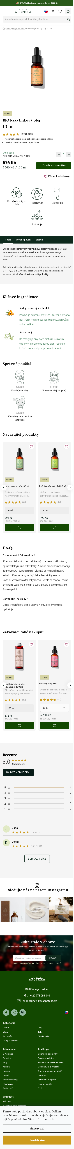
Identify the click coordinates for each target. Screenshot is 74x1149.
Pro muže (7, 1036)
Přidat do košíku (56, 165)
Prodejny (7, 1058)
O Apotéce (8, 1054)
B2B (40, 1088)
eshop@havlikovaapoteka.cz (40, 1001)
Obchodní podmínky (47, 1054)
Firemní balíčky (45, 1084)
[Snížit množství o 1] (58, 154)
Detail (54, 725)
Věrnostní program (47, 1079)
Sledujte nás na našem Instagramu (38, 890)
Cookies (42, 1075)
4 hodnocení (26, 134)
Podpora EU (8, 1088)
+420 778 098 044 (40, 995)
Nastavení (37, 1128)
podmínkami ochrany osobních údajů (46, 963)
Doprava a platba (46, 1058)
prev (4, 487)
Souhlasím (37, 1140)
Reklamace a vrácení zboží (51, 1062)
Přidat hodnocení (18, 772)
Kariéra (6, 1066)
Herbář (6, 1075)
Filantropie (8, 1084)
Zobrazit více (37, 858)
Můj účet (7, 1101)
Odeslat (53, 958)
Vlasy (5, 1032)
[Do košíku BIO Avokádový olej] (54, 527)
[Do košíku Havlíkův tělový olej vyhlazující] (19, 725)
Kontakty (7, 1071)
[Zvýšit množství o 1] (68, 154)
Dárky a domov (10, 1040)
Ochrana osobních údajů (50, 1071)
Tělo (40, 1032)
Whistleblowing (10, 1079)
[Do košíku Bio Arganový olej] (19, 527)
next (70, 487)
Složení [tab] (39, 240)
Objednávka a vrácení (48, 1066)
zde (51, 1119)
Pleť (40, 1027)
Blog (5, 1062)
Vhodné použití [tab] (23, 240)
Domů (6, 1027)
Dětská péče (43, 1036)
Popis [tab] (8, 240)
